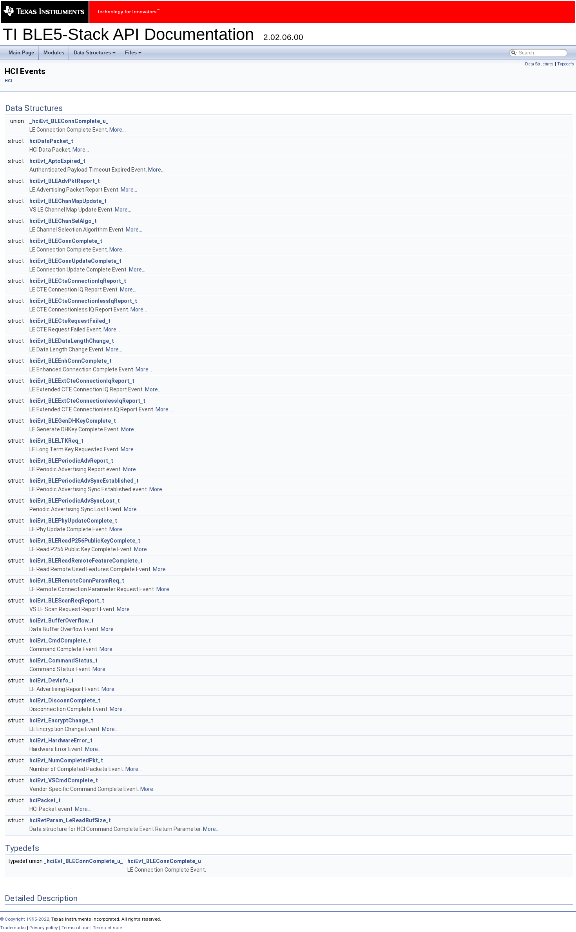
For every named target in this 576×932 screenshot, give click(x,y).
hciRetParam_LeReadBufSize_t (70, 820)
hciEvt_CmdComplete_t (60, 640)
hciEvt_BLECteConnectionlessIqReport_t (83, 301)
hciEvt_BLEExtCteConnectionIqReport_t (81, 381)
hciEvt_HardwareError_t (60, 740)
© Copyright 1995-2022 (24, 919)
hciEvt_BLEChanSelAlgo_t (63, 221)
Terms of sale (107, 927)
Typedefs (565, 64)
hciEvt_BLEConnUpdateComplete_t (75, 261)
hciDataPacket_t (51, 141)
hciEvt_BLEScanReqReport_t (66, 600)
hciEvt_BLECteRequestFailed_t (69, 321)
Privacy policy (43, 927)
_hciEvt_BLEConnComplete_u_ (69, 121)
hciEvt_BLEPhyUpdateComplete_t (73, 521)
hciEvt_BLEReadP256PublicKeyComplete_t (84, 540)
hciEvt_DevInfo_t (51, 680)
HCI (8, 80)
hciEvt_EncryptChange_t (61, 720)
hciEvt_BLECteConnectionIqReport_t (77, 281)
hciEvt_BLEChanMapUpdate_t (68, 201)
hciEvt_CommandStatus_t (63, 660)
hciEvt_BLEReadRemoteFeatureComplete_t (86, 560)
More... (117, 130)
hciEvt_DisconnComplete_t (64, 700)
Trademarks (13, 927)
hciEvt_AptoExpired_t (57, 161)
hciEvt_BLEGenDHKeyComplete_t (72, 421)
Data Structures (95, 55)
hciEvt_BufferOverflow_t (61, 620)
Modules (53, 53)
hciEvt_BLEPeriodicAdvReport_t (71, 461)
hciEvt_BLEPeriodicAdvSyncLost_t (74, 501)
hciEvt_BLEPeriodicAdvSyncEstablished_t (84, 481)
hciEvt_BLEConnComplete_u (164, 861)
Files (134, 55)
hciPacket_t (45, 800)
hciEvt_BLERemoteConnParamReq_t (76, 580)
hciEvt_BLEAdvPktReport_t (64, 181)
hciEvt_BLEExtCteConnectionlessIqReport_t (87, 401)
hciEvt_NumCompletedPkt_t (66, 760)
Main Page (21, 53)
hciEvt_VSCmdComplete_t (63, 780)
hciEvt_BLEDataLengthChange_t (71, 341)
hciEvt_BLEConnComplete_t (65, 241)
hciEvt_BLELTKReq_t (56, 441)
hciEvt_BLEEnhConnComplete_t (70, 361)
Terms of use (75, 927)
